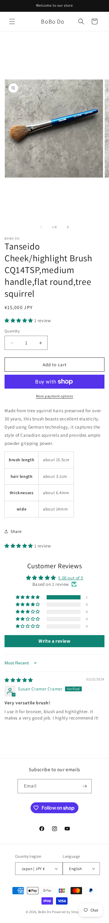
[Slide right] (67, 227)
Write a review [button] (54, 641)
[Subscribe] (84, 786)
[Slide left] (41, 227)
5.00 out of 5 (70, 578)
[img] (19, 680)
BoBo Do (44, 912)
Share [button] (16, 531)
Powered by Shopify (67, 912)
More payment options (54, 396)
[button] (12, 21)
